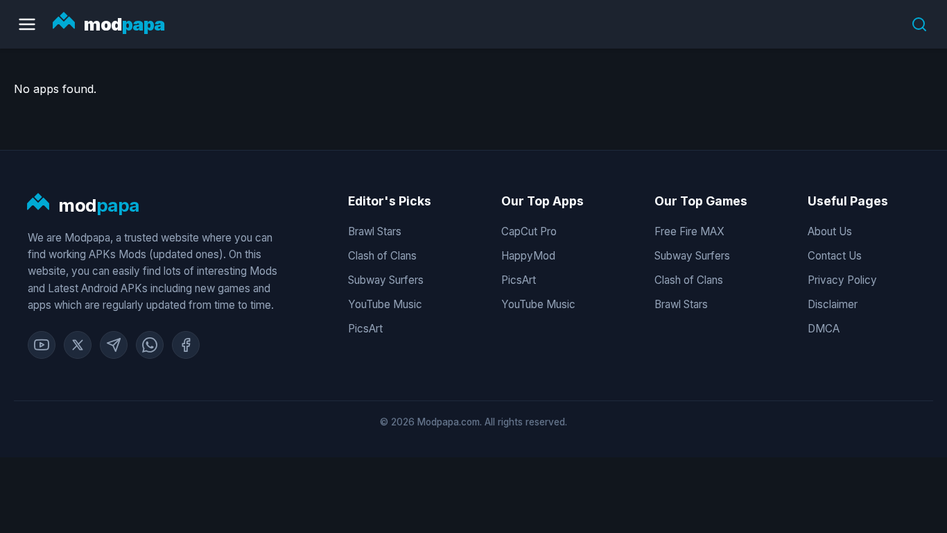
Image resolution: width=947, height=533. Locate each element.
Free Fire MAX (689, 231)
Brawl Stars (374, 231)
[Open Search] (919, 24)
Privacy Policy (842, 280)
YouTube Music (385, 304)
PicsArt (365, 328)
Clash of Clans (382, 255)
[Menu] (27, 24)
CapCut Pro (529, 231)
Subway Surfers (386, 280)
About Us (830, 231)
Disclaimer (833, 304)
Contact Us (835, 255)
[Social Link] (41, 345)
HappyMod (528, 255)
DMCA (824, 328)
